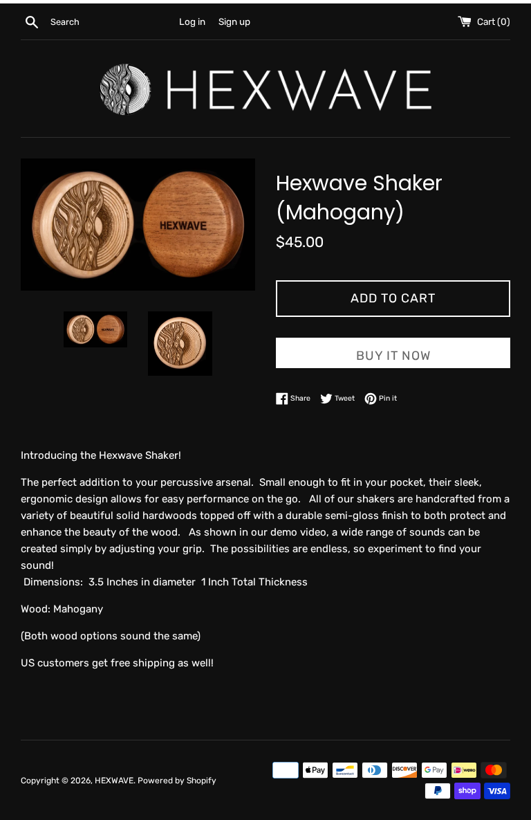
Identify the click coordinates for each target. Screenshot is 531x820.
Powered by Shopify (177, 780)
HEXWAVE (114, 780)
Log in (192, 21)
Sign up (234, 21)
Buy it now (393, 355)
